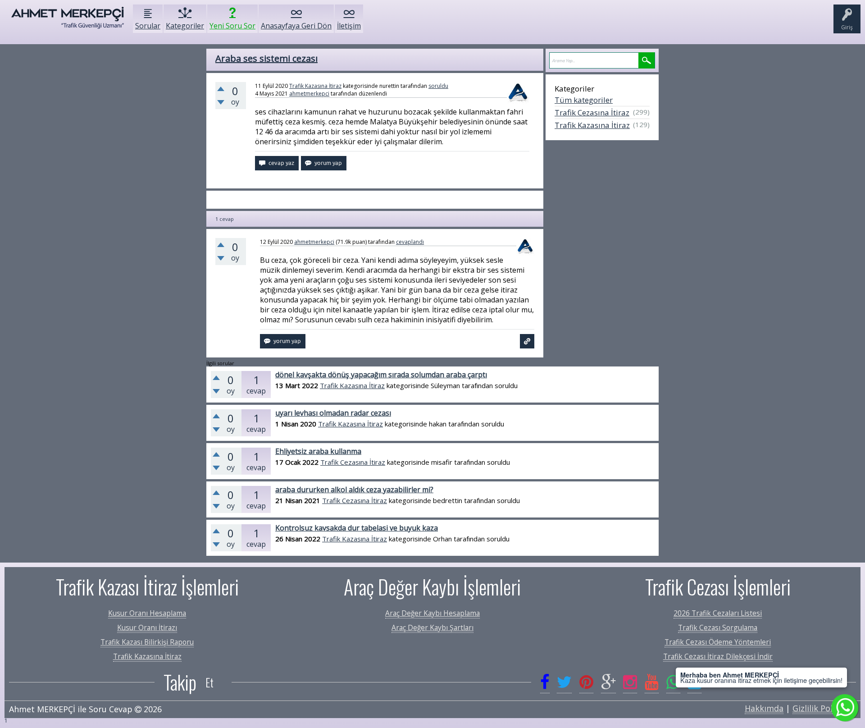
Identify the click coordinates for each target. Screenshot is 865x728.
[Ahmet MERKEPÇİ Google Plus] (608, 682)
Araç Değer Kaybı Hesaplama (432, 613)
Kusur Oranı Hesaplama (147, 613)
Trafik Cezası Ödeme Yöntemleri (718, 642)
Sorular (147, 26)
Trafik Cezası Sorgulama (717, 627)
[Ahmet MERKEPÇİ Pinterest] (586, 682)
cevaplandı (410, 242)
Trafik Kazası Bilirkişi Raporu (147, 642)
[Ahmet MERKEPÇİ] (68, 22)
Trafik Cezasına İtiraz (592, 112)
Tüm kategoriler (584, 100)
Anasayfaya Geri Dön (296, 26)
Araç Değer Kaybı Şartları (432, 627)
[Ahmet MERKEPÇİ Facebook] (545, 682)
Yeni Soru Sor (232, 26)
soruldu (438, 86)
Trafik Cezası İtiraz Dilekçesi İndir (718, 656)
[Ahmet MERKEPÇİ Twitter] (564, 682)
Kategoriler (185, 26)
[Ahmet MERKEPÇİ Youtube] (652, 682)
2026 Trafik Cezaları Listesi (718, 613)
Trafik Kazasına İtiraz (315, 86)
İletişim (349, 26)
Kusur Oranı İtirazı (147, 627)
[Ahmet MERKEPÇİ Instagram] (630, 682)
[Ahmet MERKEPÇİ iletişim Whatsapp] (673, 682)
